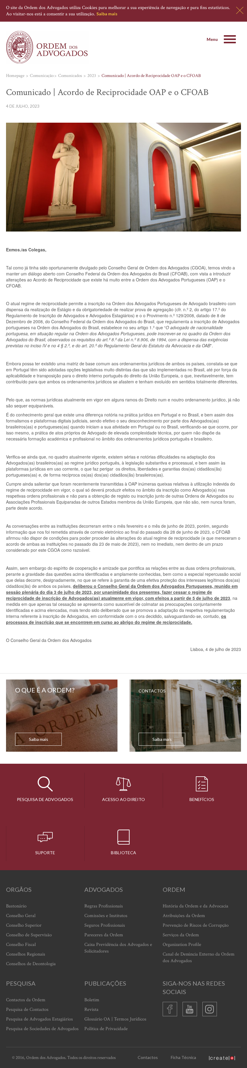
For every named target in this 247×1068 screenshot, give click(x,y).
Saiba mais (106, 13)
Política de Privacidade (106, 1029)
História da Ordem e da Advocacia (195, 906)
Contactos (148, 1057)
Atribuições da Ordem (184, 916)
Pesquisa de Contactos (27, 1009)
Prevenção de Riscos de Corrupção (196, 925)
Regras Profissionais (103, 906)
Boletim (91, 1000)
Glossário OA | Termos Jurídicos (115, 1019)
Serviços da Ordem (181, 935)
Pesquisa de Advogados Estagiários (39, 1019)
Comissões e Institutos (105, 916)
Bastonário (16, 906)
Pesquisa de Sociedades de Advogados (42, 1029)
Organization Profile (182, 944)
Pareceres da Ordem (103, 935)
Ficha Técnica (183, 1057)
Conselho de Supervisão (29, 935)
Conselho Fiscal (21, 944)
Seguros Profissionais (104, 925)
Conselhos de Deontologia (31, 964)
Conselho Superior (24, 925)
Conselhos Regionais (25, 954)
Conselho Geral (21, 916)
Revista (91, 1009)
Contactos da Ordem (25, 1000)
